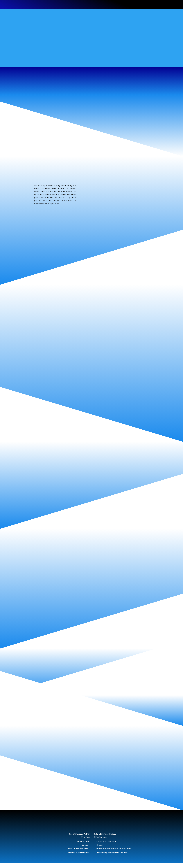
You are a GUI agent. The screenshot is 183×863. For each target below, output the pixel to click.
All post (91, 690)
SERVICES (54, 4)
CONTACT (104, 4)
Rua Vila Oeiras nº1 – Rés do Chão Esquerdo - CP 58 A (113, 848)
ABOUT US (85, 4)
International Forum (129, 266)
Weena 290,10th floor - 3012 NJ (78, 848)
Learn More (55, 213)
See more (91, 523)
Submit (138, 795)
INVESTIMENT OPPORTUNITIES (66, 4)
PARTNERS (78, 4)
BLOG (91, 4)
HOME (48, 4)
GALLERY (97, 4)
